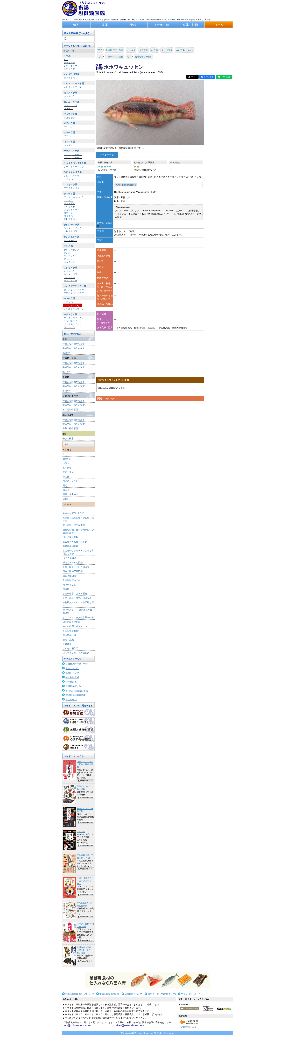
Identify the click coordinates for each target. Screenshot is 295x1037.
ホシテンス (69, 262)
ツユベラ (68, 108)
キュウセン (69, 117)
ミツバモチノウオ (73, 321)
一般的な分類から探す (73, 343)
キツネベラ (69, 206)
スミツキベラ (70, 209)
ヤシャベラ (69, 327)
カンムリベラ (70, 105)
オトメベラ (69, 271)
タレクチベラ (70, 231)
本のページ (71, 699)
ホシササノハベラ (73, 157)
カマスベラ (69, 96)
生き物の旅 (71, 682)
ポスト (194, 77)
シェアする (209, 77)
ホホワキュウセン (73, 305)
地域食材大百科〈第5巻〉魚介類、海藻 (84, 950)
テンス (67, 252)
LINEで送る (226, 77)
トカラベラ (69, 302)
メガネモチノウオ (73, 324)
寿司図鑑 (78, 712)
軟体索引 (66, 371)
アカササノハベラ (73, 154)
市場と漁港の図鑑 (78, 729)
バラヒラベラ (70, 256)
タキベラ (68, 213)
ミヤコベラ (69, 68)
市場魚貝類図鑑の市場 (77, 690)
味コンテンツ (72, 673)
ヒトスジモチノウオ (74, 290)
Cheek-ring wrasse (126, 185)
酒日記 (78, 747)
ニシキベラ (69, 277)
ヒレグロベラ (70, 219)
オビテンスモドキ (73, 87)
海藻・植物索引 (70, 428)
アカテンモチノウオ (74, 318)
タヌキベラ (69, 216)
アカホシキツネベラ (74, 197)
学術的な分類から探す (73, 348)
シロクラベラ (70, 65)
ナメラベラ (69, 179)
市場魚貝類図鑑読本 (76, 695)
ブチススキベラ (71, 188)
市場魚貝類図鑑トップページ (79, 994)
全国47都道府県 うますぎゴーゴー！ (84, 881)
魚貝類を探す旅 (73, 686)
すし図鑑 (81, 831)
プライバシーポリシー (192, 994)
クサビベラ (69, 62)
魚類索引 (66, 352)
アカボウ (68, 200)
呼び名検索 (68, 438)
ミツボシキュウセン (74, 309)
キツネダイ (69, 203)
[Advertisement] (150, 435)
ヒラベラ (68, 259)
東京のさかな (72, 668)
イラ (66, 59)
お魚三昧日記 (78, 721)
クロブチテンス (71, 249)
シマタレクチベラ (73, 228)
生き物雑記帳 (72, 677)
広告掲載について (133, 994)
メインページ (107, 154)
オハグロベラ (70, 78)
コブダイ (68, 145)
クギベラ (68, 136)
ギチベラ (68, 127)
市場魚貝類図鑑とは (109, 994)
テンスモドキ (70, 240)
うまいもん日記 (78, 738)
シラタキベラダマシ (74, 166)
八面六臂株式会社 (188, 1027)
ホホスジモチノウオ (74, 293)
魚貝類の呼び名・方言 (77, 664)
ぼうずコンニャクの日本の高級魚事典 (85, 764)
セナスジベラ (70, 274)
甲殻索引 (66, 390)
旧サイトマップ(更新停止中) (162, 994)
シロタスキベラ (71, 175)
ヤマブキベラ (70, 280)
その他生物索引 (70, 409)
